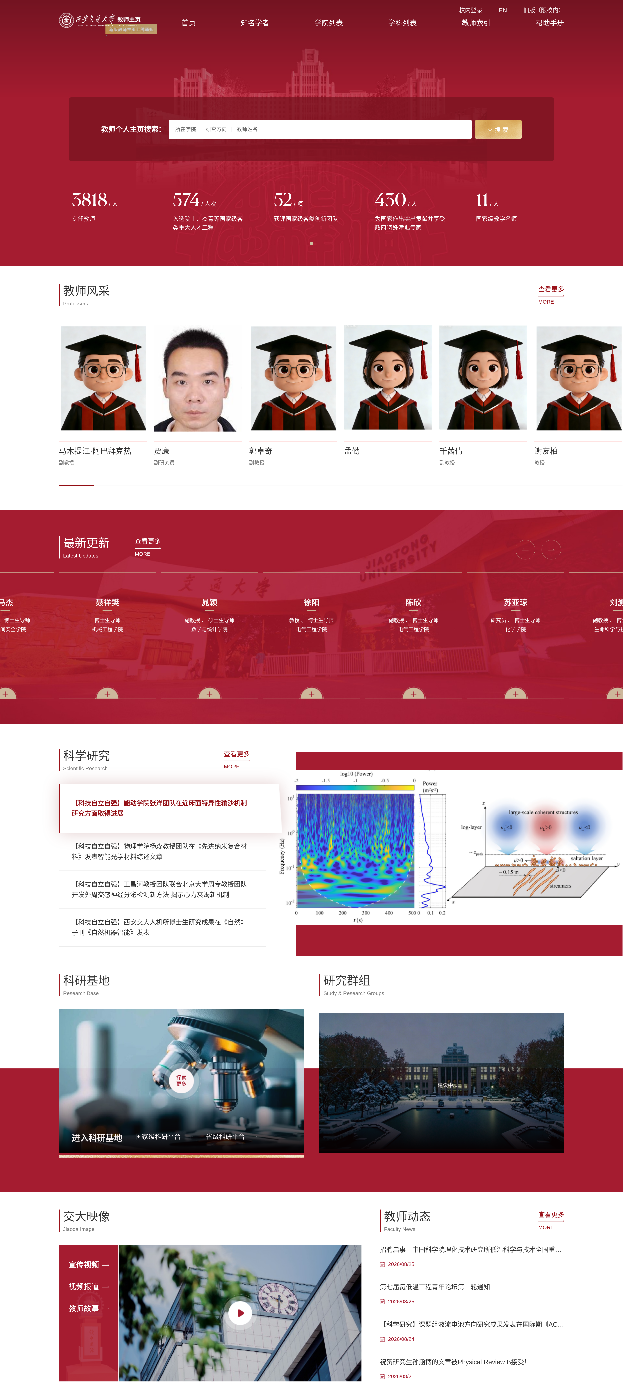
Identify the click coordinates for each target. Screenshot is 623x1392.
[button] (76, 485)
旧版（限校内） (543, 10)
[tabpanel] (109, 207)
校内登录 (471, 10)
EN (503, 10)
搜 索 (501, 130)
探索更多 (181, 1080)
